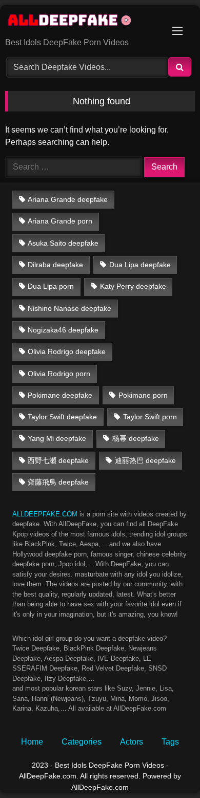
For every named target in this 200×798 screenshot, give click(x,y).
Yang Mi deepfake (57, 438)
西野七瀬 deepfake (58, 460)
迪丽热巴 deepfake (145, 460)
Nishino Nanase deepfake (69, 308)
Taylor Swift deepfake (62, 417)
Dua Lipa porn (51, 286)
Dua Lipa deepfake (140, 265)
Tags (170, 741)
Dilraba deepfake (55, 265)
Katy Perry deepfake (133, 286)
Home (32, 741)
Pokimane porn (143, 395)
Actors (131, 741)
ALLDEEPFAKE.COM (44, 514)
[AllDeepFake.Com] (82, 22)
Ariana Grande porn (60, 221)
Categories (82, 741)
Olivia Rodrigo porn (59, 373)
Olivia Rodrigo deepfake (67, 351)
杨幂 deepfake (135, 438)
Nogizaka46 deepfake (63, 330)
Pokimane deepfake (60, 395)
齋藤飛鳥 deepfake (58, 482)
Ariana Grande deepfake (68, 199)
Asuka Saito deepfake (63, 243)
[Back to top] (168, 767)
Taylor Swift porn (150, 417)
